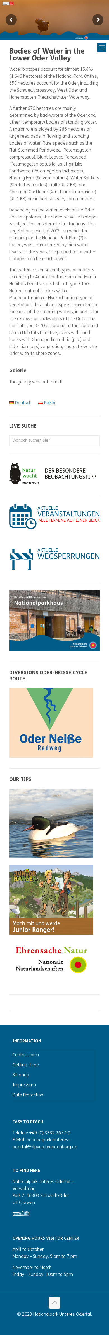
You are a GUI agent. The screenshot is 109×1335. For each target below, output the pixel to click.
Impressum (24, 1085)
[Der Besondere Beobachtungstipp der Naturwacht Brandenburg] (54, 483)
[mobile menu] (83, 48)
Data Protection (28, 1095)
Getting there (26, 1065)
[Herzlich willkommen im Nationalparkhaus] (54, 650)
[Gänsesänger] (51, 857)
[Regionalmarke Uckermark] (21, 1215)
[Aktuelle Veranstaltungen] (54, 528)
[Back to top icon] (54, 1303)
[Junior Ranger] (51, 933)
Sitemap (21, 1075)
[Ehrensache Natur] (51, 978)
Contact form (26, 1055)
